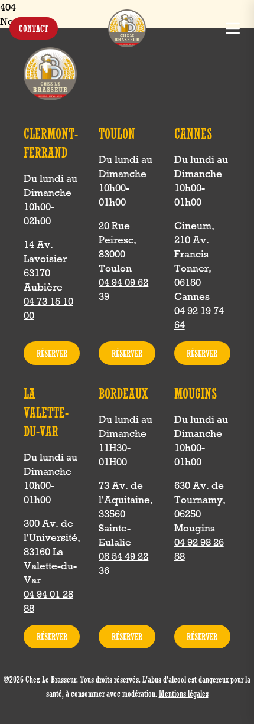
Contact (33, 28)
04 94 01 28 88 (48, 601)
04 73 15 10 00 (48, 308)
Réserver (52, 353)
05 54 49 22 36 (123, 563)
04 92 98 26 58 (199, 549)
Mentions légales (184, 693)
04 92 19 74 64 (199, 317)
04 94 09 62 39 (123, 289)
